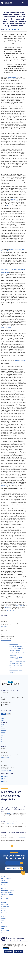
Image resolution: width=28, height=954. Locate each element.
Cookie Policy (5, 948)
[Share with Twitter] (9, 30)
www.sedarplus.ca (11, 483)
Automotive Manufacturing (16, 646)
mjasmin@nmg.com (6, 640)
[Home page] (6, 3)
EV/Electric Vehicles (21, 653)
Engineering (12, 672)
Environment (20, 648)
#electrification (4, 736)
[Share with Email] (15, 30)
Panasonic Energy (14, 200)
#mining (3, 741)
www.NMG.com (16, 304)
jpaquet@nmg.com (5, 626)
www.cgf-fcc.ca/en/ (6, 327)
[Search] (22, 2)
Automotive (18, 650)
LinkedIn (5, 778)
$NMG (2, 718)
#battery (3, 732)
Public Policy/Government (16, 665)
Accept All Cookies (18, 951)
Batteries (12, 650)
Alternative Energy (14, 667)
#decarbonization (5, 734)
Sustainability (13, 655)
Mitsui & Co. (9, 205)
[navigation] (25, 3)
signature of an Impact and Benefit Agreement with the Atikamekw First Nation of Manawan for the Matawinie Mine (13, 271)
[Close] (25, 945)
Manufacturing (13, 648)
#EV (2, 726)
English (3, 713)
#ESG (2, 724)
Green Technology (14, 644)
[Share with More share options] (21, 30)
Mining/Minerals (20, 663)
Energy (20, 670)
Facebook (5, 776)
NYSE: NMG (10, 85)
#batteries (3, 730)
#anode (3, 728)
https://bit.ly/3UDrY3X (20, 360)
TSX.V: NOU (16, 85)
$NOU (2, 720)
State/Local (12, 653)
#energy (3, 737)
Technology (12, 663)
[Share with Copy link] (18, 30)
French (8, 713)
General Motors (14, 199)
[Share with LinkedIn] (6, 30)
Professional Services (20, 661)
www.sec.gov (4, 485)
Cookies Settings (8, 951)
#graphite (3, 739)
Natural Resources (14, 670)
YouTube (5, 781)
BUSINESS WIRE (12, 77)
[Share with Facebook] (12, 30)
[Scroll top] (23, 873)
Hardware (12, 661)
